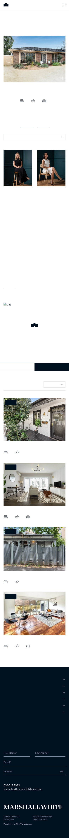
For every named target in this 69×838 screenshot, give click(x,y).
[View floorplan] (61, 78)
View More (9, 286)
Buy (6, 679)
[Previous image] (9, 60)
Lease (8, 692)
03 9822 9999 (12, 785)
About (8, 712)
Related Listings (12, 384)
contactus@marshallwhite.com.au (23, 788)
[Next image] (60, 60)
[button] (34, 325)
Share (10, 137)
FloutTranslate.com (24, 824)
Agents (9, 705)
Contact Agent (17, 366)
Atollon (44, 819)
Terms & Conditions (11, 816)
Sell (7, 686)
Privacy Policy (9, 819)
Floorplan (43, 125)
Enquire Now (52, 366)
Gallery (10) (27, 125)
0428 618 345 (11, 201)
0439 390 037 (45, 201)
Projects (10, 699)
